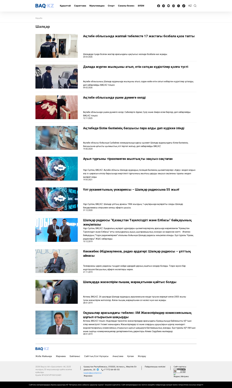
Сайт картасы (180, 366)
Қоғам (130, 356)
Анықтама (118, 356)
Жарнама (61, 356)
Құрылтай (65, 5)
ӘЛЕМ (141, 5)
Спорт (111, 5)
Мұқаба (38, 18)
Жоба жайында (43, 356)
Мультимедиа (96, 5)
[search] (195, 5)
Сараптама (80, 5)
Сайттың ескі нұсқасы (96, 356)
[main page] (44, 6)
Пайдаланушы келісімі (155, 366)
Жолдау (142, 356)
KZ (190, 5)
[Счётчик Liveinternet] (179, 370)
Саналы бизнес (126, 5)
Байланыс (75, 356)
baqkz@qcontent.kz (93, 373)
